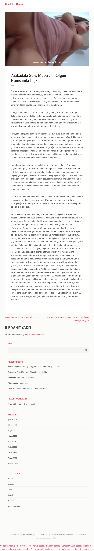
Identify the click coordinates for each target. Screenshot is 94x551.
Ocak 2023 (12, 453)
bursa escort (25, 546)
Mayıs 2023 (12, 431)
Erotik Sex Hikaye (14, 4)
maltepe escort (14, 549)
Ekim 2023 (12, 425)
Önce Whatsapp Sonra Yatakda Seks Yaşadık (26, 389)
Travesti (11, 500)
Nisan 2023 (12, 436)
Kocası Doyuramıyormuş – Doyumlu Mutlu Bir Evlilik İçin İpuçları (34, 367)
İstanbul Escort (29, 549)
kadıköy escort (53, 546)
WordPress (82, 534)
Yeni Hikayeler (63, 62)
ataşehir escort (81, 549)
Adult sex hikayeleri (9, 546)
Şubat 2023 (12, 447)
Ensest (11, 484)
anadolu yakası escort (71, 546)
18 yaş (10, 478)
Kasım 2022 (13, 464)
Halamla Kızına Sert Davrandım (19, 317)
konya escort (38, 546)
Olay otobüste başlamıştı (18, 383)
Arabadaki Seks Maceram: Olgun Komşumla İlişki (28, 372)
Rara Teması (70, 534)
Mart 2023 (12, 442)
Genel (10, 495)
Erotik (10, 489)
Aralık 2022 (12, 458)
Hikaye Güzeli (51, 62)
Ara (10, 344)
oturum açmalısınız (35, 335)
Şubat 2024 (12, 420)
